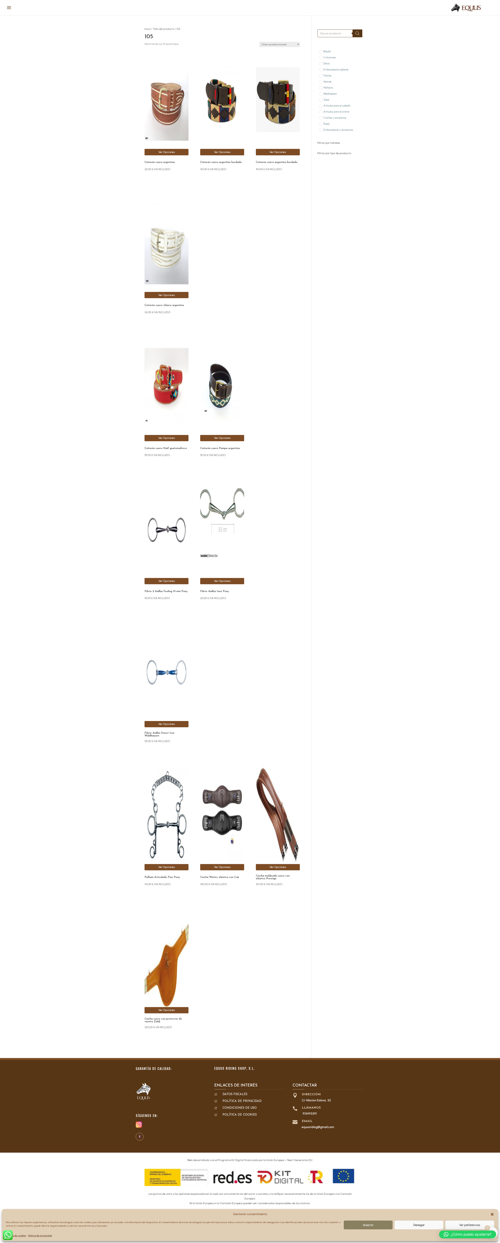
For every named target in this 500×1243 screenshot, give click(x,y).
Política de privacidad (40, 1235)
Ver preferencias (469, 1225)
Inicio (147, 29)
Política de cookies (16, 1235)
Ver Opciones (166, 152)
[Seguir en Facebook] (140, 1137)
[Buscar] (357, 33)
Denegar (419, 1225)
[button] (492, 1214)
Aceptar (368, 1225)
